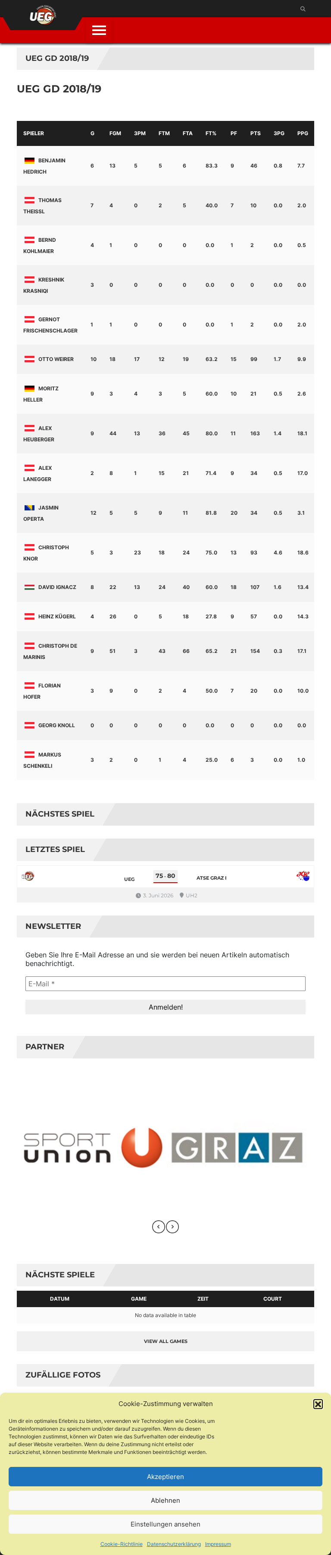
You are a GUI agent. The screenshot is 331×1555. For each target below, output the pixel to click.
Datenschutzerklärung (174, 1544)
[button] (318, 1404)
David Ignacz (57, 587)
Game (139, 1298)
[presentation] (158, 1226)
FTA (188, 133)
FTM (164, 133)
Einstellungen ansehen (165, 1524)
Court (272, 1298)
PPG (302, 133)
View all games (165, 1341)
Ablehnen (165, 1500)
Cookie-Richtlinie (121, 1544)
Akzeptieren (165, 1477)
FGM (115, 133)
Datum (59, 1298)
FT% (211, 133)
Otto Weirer (56, 359)
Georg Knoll (56, 725)
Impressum (218, 1544)
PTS (255, 133)
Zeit (203, 1298)
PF (234, 133)
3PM (140, 133)
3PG (279, 133)
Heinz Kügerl (57, 616)
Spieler (33, 133)
